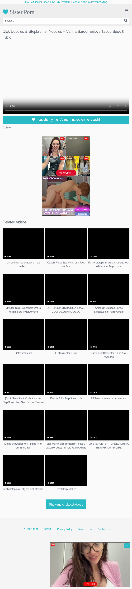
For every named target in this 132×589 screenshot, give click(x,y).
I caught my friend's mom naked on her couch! (68, 119)
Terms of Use (85, 529)
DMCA (47, 529)
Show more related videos (66, 504)
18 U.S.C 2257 (30, 529)
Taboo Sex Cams (81, 2)
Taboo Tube (48, 2)
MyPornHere (63, 2)
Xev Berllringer (33, 2)
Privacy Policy (64, 529)
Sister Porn (21, 12)
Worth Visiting (99, 2)
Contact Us (104, 529)
